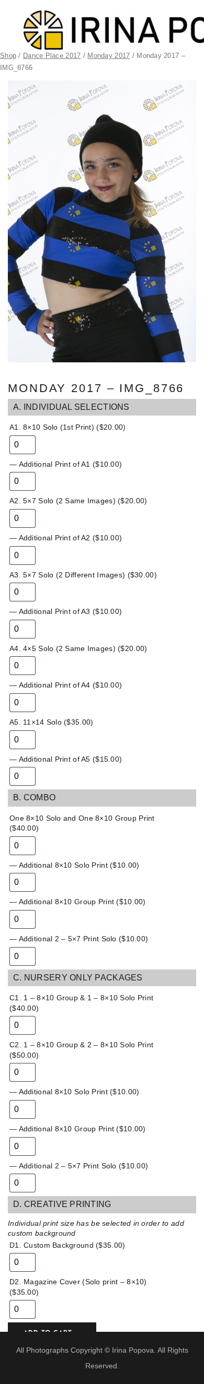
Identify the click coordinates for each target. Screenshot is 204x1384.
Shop (8, 56)
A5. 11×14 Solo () (51, 722)
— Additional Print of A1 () (65, 464)
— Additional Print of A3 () (65, 611)
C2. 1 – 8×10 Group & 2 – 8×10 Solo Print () (81, 1049)
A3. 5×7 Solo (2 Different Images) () (83, 575)
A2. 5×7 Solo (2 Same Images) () (78, 500)
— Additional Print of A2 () (65, 538)
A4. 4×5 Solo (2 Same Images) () (78, 648)
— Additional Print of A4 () (65, 685)
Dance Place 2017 (52, 56)
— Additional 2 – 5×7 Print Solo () (78, 939)
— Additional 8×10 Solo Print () (74, 865)
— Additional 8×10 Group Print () (77, 901)
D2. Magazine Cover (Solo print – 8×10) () (78, 1286)
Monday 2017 (108, 56)
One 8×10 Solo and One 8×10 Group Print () (82, 823)
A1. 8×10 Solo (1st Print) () (67, 427)
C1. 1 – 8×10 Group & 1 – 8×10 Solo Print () (81, 1002)
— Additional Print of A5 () (65, 759)
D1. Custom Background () (67, 1245)
